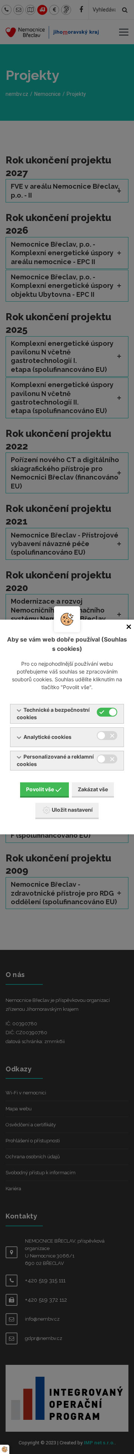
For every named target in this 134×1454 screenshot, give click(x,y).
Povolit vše (40, 789)
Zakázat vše (93, 789)
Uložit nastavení (72, 809)
